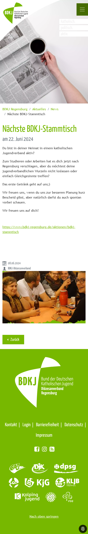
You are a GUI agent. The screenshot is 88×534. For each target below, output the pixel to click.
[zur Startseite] (20, 15)
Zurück (14, 340)
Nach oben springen (44, 516)
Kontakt (11, 425)
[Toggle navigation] (82, 9)
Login (26, 425)
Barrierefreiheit (47, 425)
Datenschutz (73, 425)
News (54, 109)
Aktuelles (39, 109)
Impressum (44, 435)
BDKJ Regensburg (14, 109)
